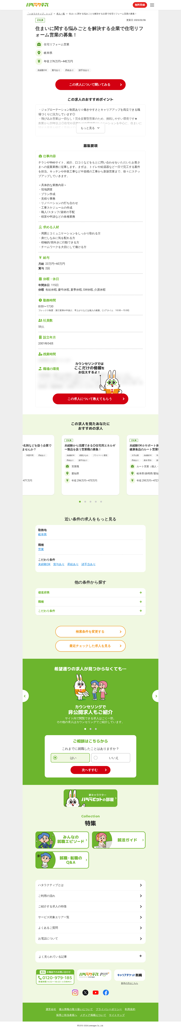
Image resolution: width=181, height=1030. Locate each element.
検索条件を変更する (90, 631)
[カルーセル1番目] (80, 502)
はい (73, 758)
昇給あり (73, 564)
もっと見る (88, 128)
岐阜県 (42, 534)
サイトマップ (117, 1015)
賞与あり (59, 564)
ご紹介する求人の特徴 (52, 906)
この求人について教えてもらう (90, 399)
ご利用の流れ (46, 895)
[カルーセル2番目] (85, 502)
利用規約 (130, 1009)
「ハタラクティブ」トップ (39, 14)
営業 (41, 549)
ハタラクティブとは (51, 885)
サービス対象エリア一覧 (53, 917)
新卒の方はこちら (129, 983)
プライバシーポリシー (109, 1009)
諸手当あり (88, 564)
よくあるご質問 (48, 927)
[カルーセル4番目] (96, 502)
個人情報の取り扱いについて (76, 1009)
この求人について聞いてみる (89, 84)
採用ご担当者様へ (66, 1015)
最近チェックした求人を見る (90, 646)
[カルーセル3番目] (90, 502)
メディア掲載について (93, 1015)
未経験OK (44, 564)
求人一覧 (60, 14)
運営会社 (51, 1009)
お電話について (48, 938)
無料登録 (140, 4)
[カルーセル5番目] (101, 502)
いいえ (114, 758)
